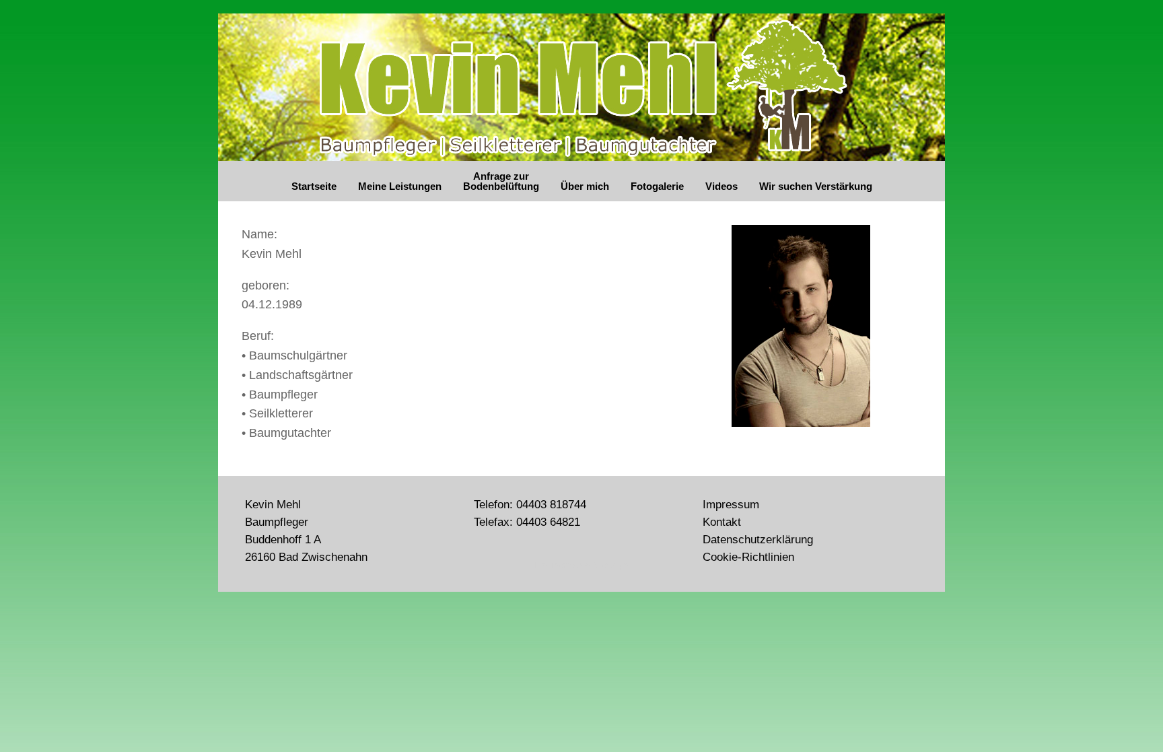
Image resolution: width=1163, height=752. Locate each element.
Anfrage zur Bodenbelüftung (501, 181)
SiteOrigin (610, 565)
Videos (721, 186)
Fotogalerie (657, 186)
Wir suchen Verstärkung (815, 186)
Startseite (314, 186)
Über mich (585, 186)
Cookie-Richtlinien (748, 556)
